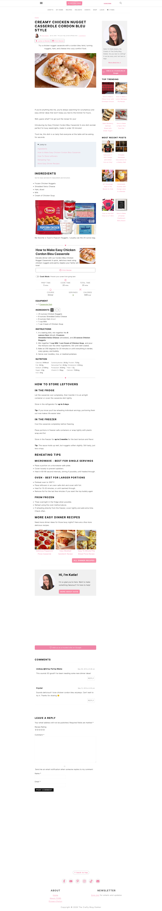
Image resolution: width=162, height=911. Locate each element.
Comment (39, 735)
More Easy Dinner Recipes (49, 164)
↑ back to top (81, 873)
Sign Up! (95, 895)
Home (37, 17)
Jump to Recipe (43, 41)
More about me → (114, 62)
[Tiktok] (91, 881)
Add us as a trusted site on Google (66, 648)
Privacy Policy (55, 901)
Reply (91, 678)
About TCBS (55, 898)
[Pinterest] (77, 881)
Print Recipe (59, 41)
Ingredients (42, 149)
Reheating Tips (44, 160)
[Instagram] (84, 881)
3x (58, 310)
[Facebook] (64, 881)
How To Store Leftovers (47, 156)
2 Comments (82, 35)
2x (55, 310)
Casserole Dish (46, 304)
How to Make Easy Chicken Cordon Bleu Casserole (59, 152)
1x (52, 310)
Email (38, 782)
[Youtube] (70, 881)
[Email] (97, 881)
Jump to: (43, 145)
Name (38, 773)
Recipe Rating (40, 727)
